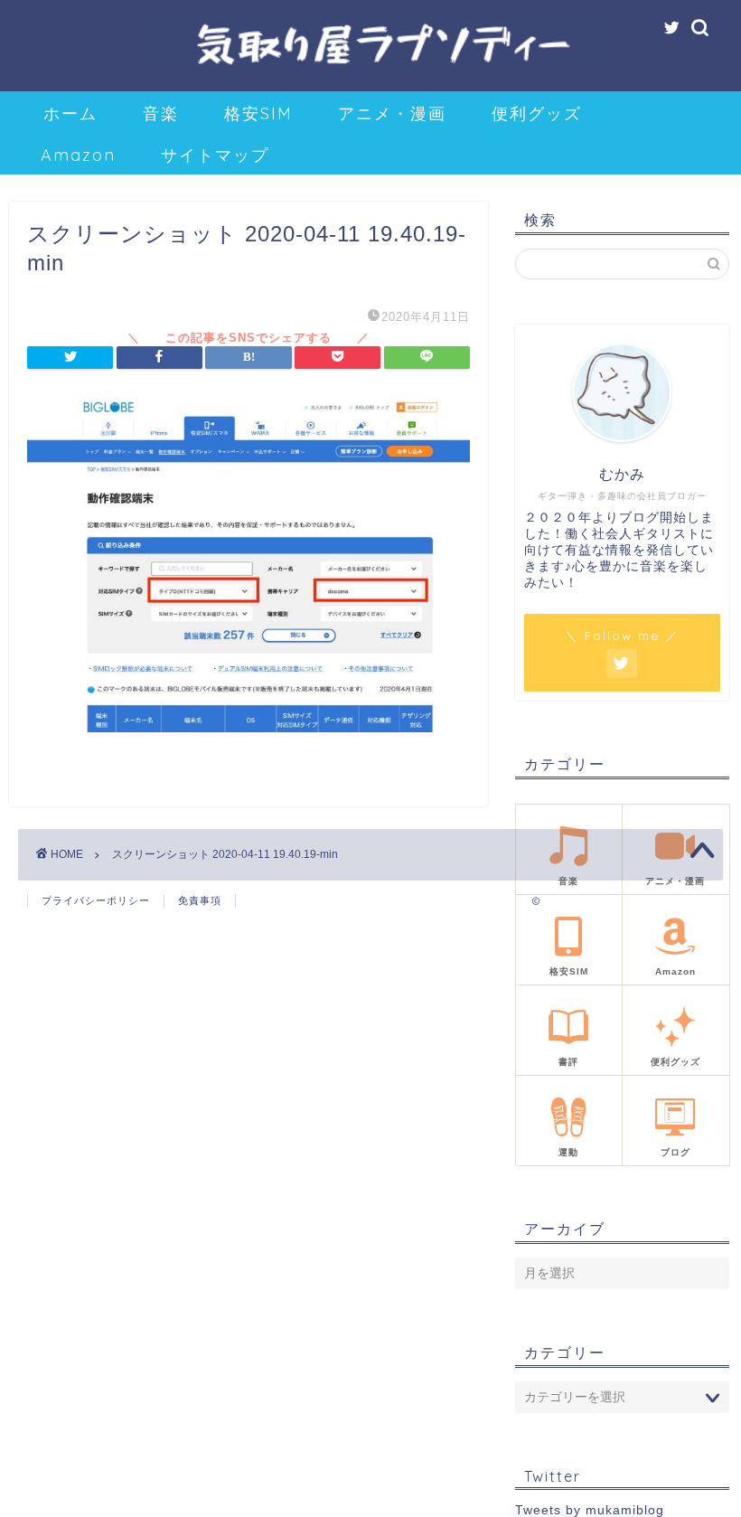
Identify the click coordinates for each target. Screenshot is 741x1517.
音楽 (161, 113)
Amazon (78, 155)
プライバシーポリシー (96, 900)
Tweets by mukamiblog (589, 1510)
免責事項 (199, 900)
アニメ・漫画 (392, 113)
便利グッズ (537, 113)
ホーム (70, 113)
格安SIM (258, 113)
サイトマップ (215, 155)
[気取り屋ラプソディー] (371, 73)
